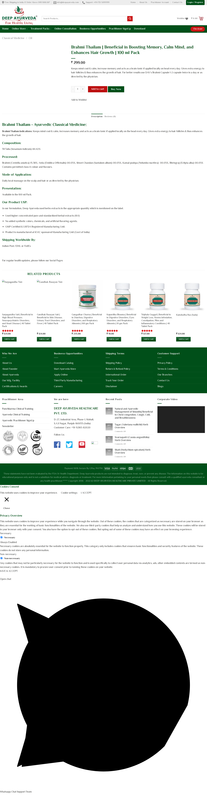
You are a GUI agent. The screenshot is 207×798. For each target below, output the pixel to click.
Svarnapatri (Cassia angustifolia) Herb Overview (132, 439)
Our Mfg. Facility (11, 381)
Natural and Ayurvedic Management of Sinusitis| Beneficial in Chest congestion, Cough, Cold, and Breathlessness (134, 414)
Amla (41, 163)
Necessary (9, 538)
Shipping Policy (114, 363)
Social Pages (56, 261)
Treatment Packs (40, 29)
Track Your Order (115, 381)
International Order (116, 375)
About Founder (10, 369)
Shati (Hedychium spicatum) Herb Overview (132, 452)
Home (133, 2)
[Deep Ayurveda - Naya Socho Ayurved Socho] (19, 15)
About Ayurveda (10, 375)
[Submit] (130, 18)
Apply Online (61, 375)
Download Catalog (64, 363)
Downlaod (139, 29)
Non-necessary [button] (8, 554)
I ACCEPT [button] (86, 493)
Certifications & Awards (14, 387)
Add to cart (97, 89)
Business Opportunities (93, 29)
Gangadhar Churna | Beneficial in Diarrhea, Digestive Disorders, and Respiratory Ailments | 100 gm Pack (87, 319)
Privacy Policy (164, 363)
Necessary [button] (5, 534)
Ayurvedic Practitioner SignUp (18, 421)
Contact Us (177, 2)
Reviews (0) (110, 116)
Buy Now (116, 89)
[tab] (97, 117)
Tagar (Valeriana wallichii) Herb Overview (131, 426)
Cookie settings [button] (69, 493)
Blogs (160, 387)
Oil (30, 38)
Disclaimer (111, 387)
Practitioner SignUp (120, 29)
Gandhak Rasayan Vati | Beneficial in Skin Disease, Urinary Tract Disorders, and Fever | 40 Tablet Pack (51, 319)
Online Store (19, 29)
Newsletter (8, 426)
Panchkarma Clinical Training (17, 409)
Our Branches (164, 375)
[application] (181, 419)
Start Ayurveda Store (65, 369)
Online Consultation (65, 29)
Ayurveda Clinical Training (16, 415)
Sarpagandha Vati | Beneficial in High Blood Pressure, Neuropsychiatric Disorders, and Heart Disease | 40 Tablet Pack (17, 320)
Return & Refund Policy (118, 369)
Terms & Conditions (167, 369)
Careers (58, 387)
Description (97, 116)
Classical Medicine (13, 38)
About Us (143, 2)
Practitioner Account (160, 2)
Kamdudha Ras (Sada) (187, 315)
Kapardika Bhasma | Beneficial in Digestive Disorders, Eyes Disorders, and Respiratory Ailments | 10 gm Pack (121, 319)
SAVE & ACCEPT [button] (9, 571)
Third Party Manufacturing (68, 381)
